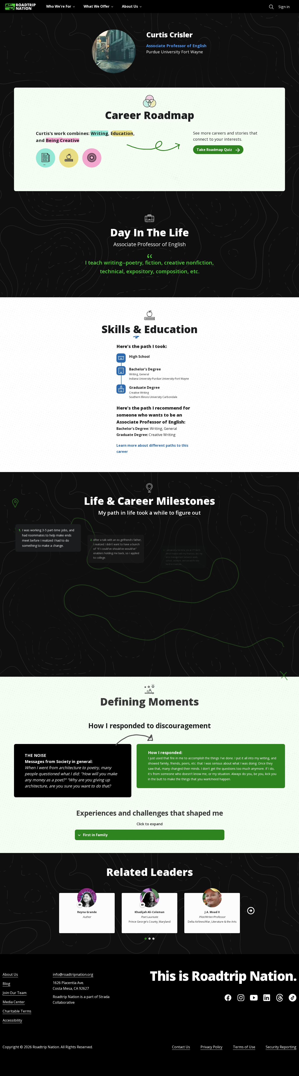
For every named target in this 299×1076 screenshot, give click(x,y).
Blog (6, 983)
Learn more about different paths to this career (152, 448)
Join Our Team (14, 992)
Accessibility (12, 1020)
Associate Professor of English (176, 45)
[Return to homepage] (20, 6)
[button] (250, 910)
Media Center (14, 1002)
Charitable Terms (17, 1011)
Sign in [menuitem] (284, 6)
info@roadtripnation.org (73, 974)
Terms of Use (244, 1047)
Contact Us (181, 1047)
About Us (10, 974)
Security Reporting (281, 1047)
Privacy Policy (211, 1047)
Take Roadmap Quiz (214, 149)
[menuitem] (271, 7)
